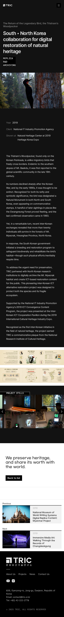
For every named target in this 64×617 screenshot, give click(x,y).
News (32, 574)
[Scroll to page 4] (32, 426)
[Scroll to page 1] (25, 426)
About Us (10, 574)
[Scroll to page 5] (34, 426)
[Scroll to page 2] (28, 426)
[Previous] (2, 411)
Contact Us (43, 574)
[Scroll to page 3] (30, 426)
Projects (22, 574)
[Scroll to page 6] (36, 426)
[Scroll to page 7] (38, 426)
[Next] (61, 411)
